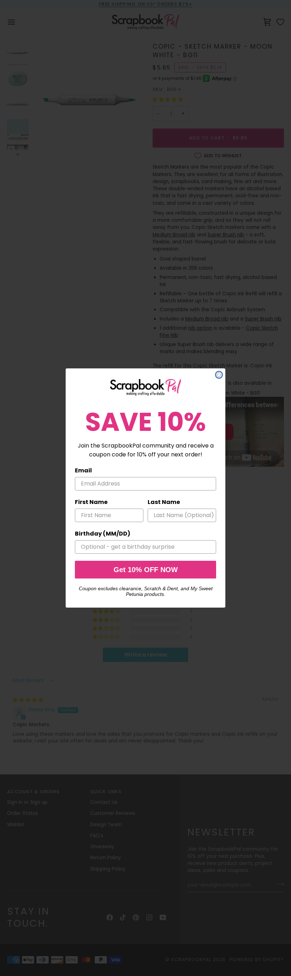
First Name (91, 502)
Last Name (164, 502)
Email (83, 470)
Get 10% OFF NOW (146, 570)
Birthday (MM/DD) (102, 534)
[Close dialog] (219, 374)
